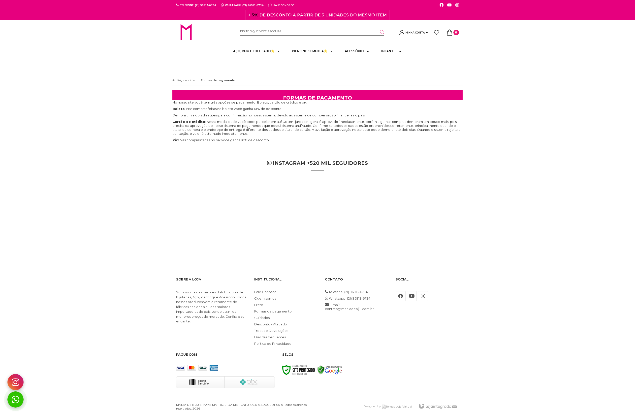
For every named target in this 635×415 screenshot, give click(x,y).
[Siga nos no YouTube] (412, 296)
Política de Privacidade (272, 344)
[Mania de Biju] (204, 32)
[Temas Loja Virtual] (397, 406)
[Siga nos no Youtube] (449, 5)
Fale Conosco (283, 5)
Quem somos (265, 298)
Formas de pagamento (273, 311)
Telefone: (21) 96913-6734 (348, 292)
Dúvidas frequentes (270, 337)
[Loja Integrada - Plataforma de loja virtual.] (437, 406)
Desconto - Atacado (270, 324)
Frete (258, 305)
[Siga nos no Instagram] (457, 5)
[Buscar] (379, 32)
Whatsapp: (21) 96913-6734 (349, 298)
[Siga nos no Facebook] (442, 5)
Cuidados (262, 318)
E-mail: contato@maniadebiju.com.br (349, 307)
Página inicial (186, 80)
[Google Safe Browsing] (329, 371)
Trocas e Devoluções (271, 331)
